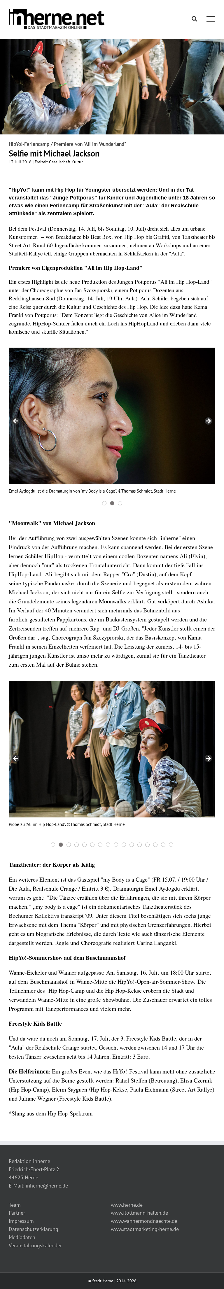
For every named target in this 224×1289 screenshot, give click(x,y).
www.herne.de (127, 1205)
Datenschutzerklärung (33, 1229)
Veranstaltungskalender (35, 1245)
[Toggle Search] (194, 19)
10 (124, 845)
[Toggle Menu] (211, 19)
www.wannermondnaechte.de (144, 1221)
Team (15, 1205)
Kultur (77, 161)
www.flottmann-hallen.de (139, 1212)
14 (155, 845)
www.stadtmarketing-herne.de (145, 1229)
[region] (112, 427)
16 (171, 845)
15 (163, 845)
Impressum (21, 1221)
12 (139, 845)
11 (132, 845)
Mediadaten (22, 1237)
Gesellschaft (59, 161)
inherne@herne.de (47, 1185)
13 (147, 845)
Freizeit (41, 161)
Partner (17, 1212)
